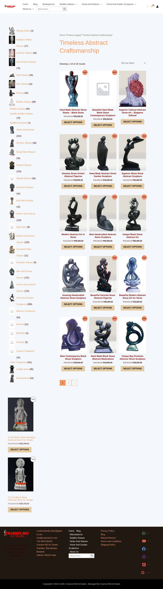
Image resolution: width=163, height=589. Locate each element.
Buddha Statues (67, 4)
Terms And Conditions (111, 541)
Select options (19, 449)
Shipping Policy (108, 545)
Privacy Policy (107, 531)
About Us (27, 9)
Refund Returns (108, 538)
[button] (75, 4)
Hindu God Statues (90, 4)
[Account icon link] (157, 6)
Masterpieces (49, 4)
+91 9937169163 (44, 541)
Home (25, 4)
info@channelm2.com (47, 538)
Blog (35, 4)
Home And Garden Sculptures (120, 4)
